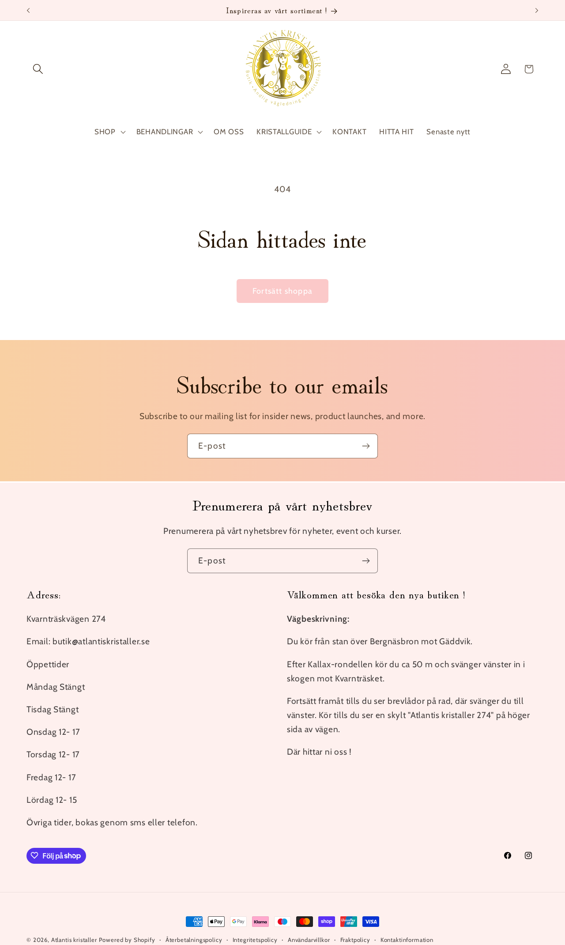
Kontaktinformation (406, 939)
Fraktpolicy (355, 939)
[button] (38, 69)
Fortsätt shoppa (282, 291)
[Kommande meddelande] (536, 10)
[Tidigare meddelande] (28, 10)
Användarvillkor (309, 939)
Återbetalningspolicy (194, 939)
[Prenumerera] (365, 446)
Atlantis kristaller (74, 939)
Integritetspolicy (255, 939)
